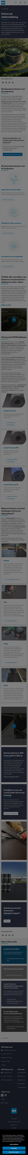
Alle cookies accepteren (14, 1152)
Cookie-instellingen (14, 1144)
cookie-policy (18, 1141)
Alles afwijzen (14, 1148)
